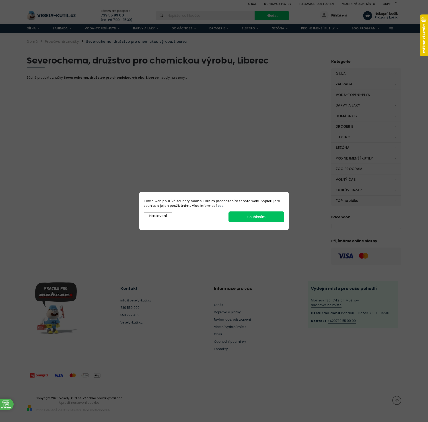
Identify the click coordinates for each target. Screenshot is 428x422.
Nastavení (158, 215)
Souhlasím (256, 216)
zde (221, 205)
